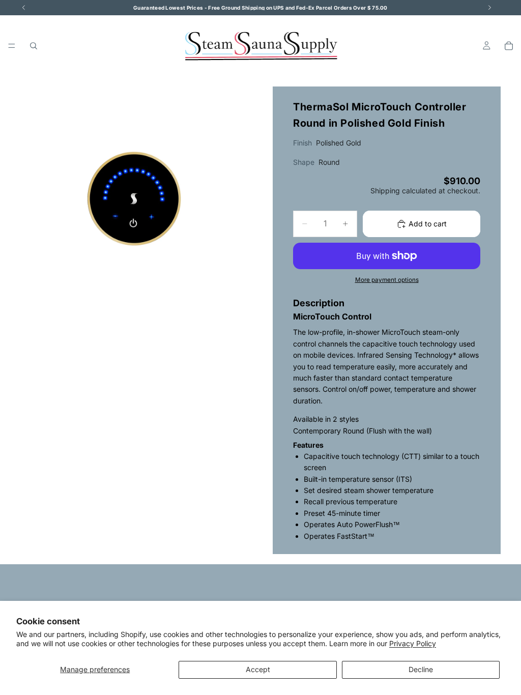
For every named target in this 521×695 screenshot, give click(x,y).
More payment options (387, 279)
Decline (421, 669)
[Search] (33, 46)
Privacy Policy (412, 643)
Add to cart (428, 223)
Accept (258, 669)
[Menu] (11, 45)
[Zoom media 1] (134, 200)
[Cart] (509, 46)
